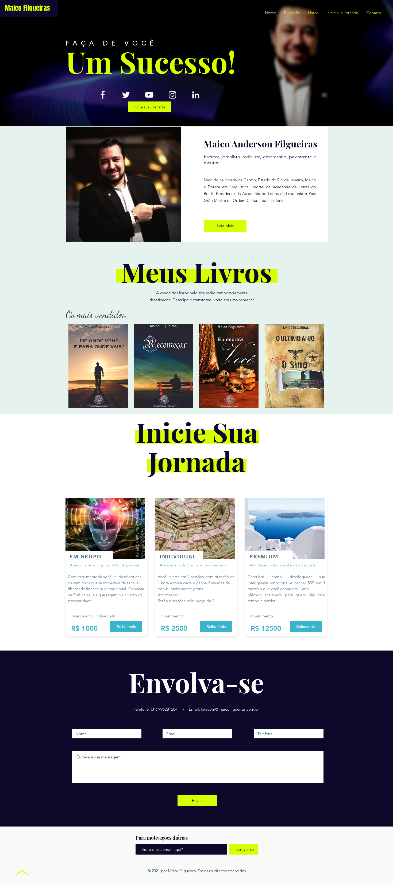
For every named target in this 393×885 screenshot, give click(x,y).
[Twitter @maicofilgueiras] (126, 95)
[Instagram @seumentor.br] (172, 95)
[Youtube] (149, 95)
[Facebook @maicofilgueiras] (103, 95)
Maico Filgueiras (27, 8)
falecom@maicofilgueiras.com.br (230, 709)
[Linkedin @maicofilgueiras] (196, 95)
